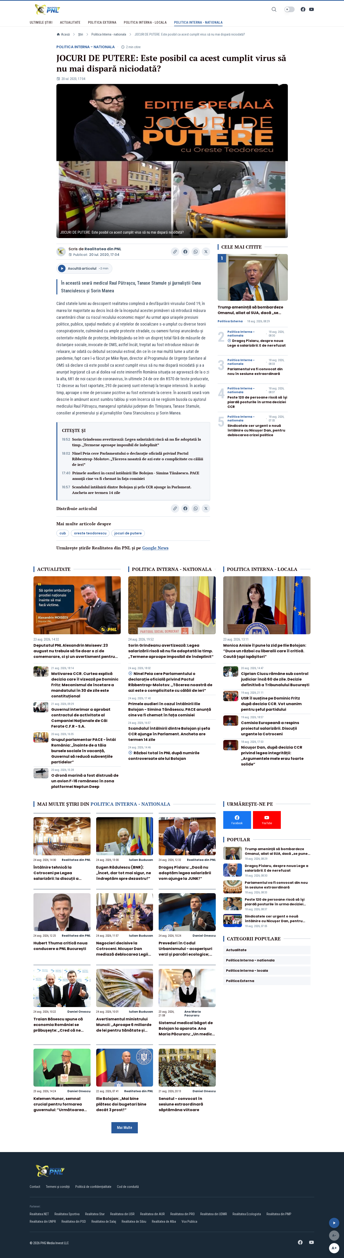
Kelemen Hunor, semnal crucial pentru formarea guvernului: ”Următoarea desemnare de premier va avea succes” (58, 1110)
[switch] (289, 9)
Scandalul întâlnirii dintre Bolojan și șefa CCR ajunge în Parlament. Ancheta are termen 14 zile (131, 489)
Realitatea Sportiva (67, 1214)
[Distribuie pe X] (206, 251)
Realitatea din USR (122, 1214)
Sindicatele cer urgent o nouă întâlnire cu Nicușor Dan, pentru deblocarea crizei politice (256, 430)
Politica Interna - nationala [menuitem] (198, 22)
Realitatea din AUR (152, 1214)
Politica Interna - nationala (108, 34)
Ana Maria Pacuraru (192, 1013)
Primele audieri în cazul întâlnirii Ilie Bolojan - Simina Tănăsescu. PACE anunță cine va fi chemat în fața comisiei (135, 475)
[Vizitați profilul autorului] (61, 251)
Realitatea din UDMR (213, 1214)
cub (62, 533)
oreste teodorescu (90, 533)
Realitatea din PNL (102, 249)
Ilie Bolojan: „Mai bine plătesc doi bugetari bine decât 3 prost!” (121, 1104)
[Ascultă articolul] (334, 1223)
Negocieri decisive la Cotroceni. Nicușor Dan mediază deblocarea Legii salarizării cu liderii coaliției (123, 951)
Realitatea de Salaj (103, 1221)
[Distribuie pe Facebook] (185, 251)
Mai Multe (124, 1127)
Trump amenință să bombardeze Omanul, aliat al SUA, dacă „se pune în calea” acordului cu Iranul (251, 313)
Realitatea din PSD (74, 1221)
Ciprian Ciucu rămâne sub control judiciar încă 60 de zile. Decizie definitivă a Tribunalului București (275, 679)
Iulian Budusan (141, 860)
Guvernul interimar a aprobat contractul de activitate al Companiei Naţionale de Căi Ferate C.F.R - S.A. (80, 718)
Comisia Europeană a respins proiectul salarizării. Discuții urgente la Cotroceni (270, 728)
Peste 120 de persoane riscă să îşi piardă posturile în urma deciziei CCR (257, 402)
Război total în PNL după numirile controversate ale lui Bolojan (163, 755)
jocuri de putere (128, 533)
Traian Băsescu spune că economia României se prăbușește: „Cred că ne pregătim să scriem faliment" (58, 1030)
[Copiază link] (175, 251)
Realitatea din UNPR (43, 1221)
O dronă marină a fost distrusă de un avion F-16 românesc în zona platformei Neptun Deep (84, 781)
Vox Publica (189, 1221)
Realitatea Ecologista (247, 1214)
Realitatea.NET (39, 1214)
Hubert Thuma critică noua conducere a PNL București (60, 945)
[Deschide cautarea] (274, 9)
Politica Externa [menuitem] (102, 22)
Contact (35, 1187)
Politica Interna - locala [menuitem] (145, 22)
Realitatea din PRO (182, 1214)
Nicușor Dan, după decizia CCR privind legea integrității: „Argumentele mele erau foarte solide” (272, 756)
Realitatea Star (95, 1214)
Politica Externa (230, 321)
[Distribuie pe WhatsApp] (195, 251)
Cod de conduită (128, 1187)
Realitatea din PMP (279, 1214)
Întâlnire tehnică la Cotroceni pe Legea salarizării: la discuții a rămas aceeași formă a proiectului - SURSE (56, 878)
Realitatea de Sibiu (134, 1221)
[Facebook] (303, 9)
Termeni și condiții (58, 1187)
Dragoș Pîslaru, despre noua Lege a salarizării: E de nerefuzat (256, 343)
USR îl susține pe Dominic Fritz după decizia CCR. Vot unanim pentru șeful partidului (271, 704)
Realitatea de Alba (164, 1221)
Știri (80, 34)
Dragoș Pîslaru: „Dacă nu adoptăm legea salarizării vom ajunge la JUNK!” (185, 873)
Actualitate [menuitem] (70, 22)
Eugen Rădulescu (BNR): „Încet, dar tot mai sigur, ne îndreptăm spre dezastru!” (123, 873)
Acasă (65, 34)
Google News (155, 548)
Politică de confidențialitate (93, 1187)
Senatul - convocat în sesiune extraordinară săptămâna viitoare (181, 1104)
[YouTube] (311, 9)
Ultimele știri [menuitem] (41, 22)
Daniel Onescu (204, 936)
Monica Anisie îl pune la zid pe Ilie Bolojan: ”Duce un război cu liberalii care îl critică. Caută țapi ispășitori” (264, 651)
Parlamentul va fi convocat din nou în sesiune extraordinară (255, 371)
